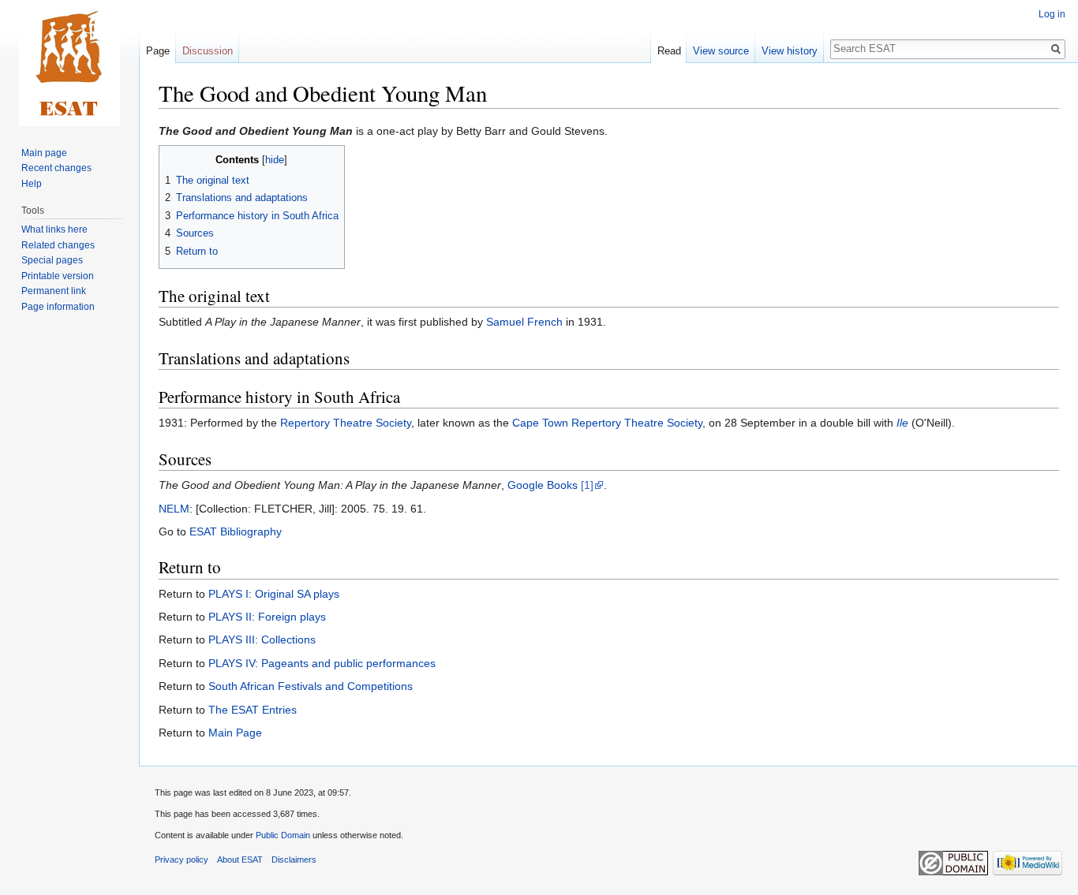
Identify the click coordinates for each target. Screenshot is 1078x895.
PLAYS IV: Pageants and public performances (322, 663)
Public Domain (283, 835)
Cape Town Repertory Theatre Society (607, 422)
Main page (44, 152)
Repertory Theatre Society (345, 422)
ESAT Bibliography (235, 531)
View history (790, 51)
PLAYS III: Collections (262, 639)
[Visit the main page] (69, 63)
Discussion (207, 51)
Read (669, 51)
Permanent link (53, 290)
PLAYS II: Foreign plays (267, 616)
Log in (1052, 14)
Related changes (58, 245)
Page (158, 51)
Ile (902, 422)
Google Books (542, 485)
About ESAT (240, 859)
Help (31, 183)
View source (721, 51)
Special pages (52, 260)
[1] (587, 485)
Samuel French (524, 321)
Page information (58, 306)
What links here (54, 229)
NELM (174, 508)
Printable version (57, 276)
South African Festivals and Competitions (310, 686)
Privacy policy (181, 859)
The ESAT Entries (252, 709)
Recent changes (56, 167)
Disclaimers (293, 859)
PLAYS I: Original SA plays (273, 593)
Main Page (235, 732)
